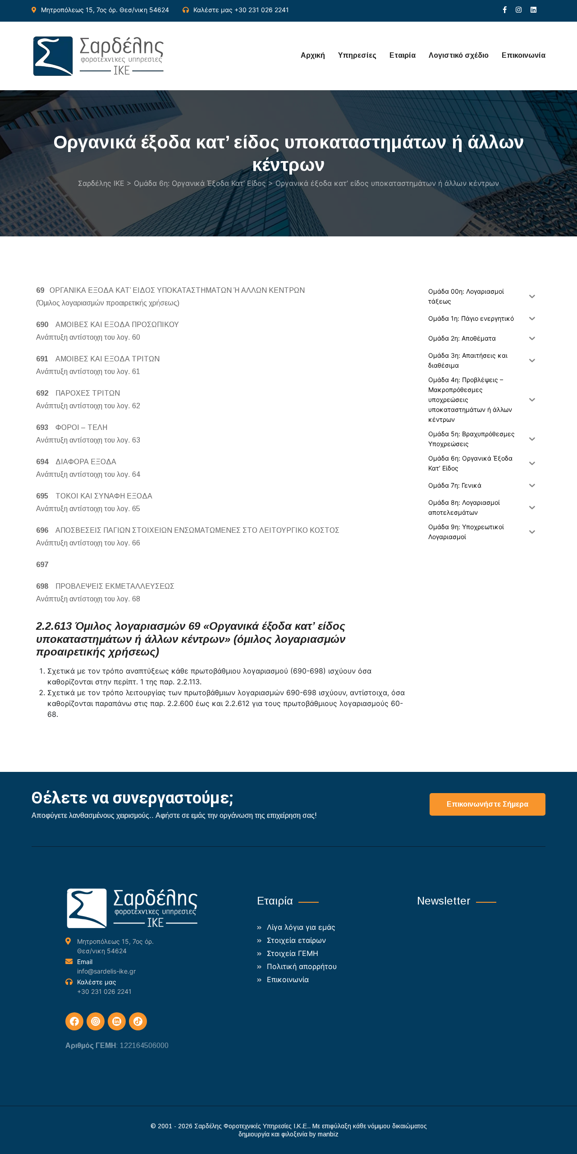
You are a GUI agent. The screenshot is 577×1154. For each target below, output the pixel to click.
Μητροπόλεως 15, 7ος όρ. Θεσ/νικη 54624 (105, 10)
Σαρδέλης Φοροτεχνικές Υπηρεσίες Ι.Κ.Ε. (251, 1126)
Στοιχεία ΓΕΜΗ (292, 953)
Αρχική (313, 55)
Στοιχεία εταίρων (296, 940)
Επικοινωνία (523, 55)
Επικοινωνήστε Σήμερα (487, 804)
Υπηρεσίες (357, 55)
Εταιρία (402, 55)
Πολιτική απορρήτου (302, 966)
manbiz (328, 1134)
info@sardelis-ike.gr (106, 971)
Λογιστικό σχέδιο (459, 55)
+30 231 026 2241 (261, 10)
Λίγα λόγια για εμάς (301, 927)
